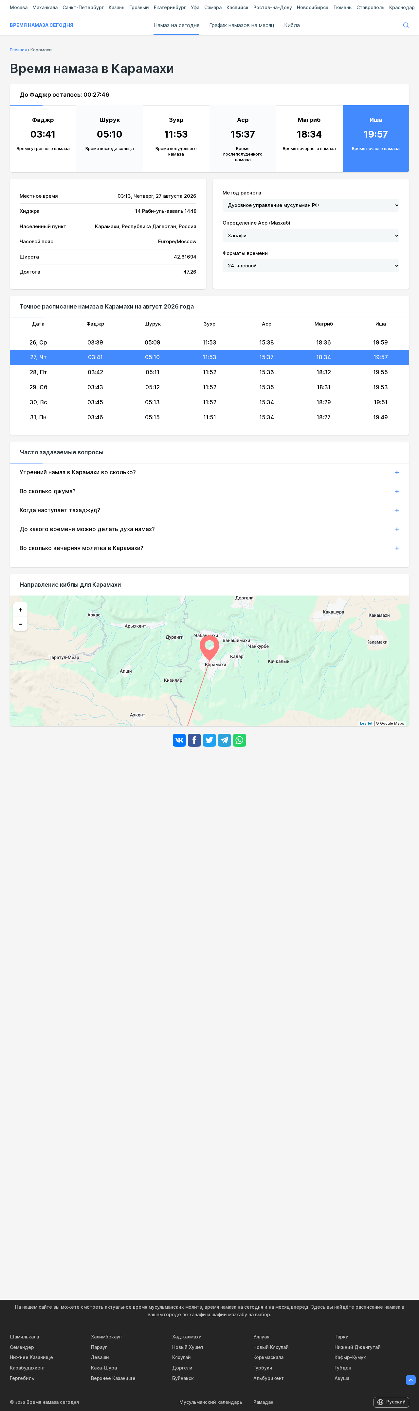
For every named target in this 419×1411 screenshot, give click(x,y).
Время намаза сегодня (41, 25)
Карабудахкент (27, 1367)
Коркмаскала (268, 1357)
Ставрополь (370, 7)
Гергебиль (22, 1378)
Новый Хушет (188, 1347)
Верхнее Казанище (113, 1378)
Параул (99, 1347)
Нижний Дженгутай (358, 1347)
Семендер (22, 1347)
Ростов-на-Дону (272, 7)
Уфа (195, 7)
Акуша (342, 1378)
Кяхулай (181, 1357)
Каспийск (237, 7)
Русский (396, 1401)
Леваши (100, 1357)
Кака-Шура (104, 1367)
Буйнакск (183, 1378)
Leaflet (366, 723)
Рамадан (263, 1402)
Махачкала (45, 7)
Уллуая (261, 1336)
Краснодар (402, 7)
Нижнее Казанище (31, 1357)
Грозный (139, 7)
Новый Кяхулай (271, 1347)
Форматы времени (245, 253)
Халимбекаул (106, 1336)
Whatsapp (239, 740)
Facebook (194, 740)
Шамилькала (24, 1336)
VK (179, 740)
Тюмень (342, 7)
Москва (18, 7)
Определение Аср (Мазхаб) (256, 223)
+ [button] (20, 609)
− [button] (20, 623)
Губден (343, 1367)
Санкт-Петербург (83, 7)
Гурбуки (262, 1367)
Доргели (182, 1367)
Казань (116, 7)
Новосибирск (312, 7)
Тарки (342, 1336)
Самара (213, 7)
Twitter (209, 740)
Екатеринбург (170, 7)
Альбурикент (268, 1378)
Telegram (224, 740)
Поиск (406, 25)
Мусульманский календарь (210, 1402)
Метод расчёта (242, 193)
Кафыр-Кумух (350, 1357)
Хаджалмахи (187, 1336)
